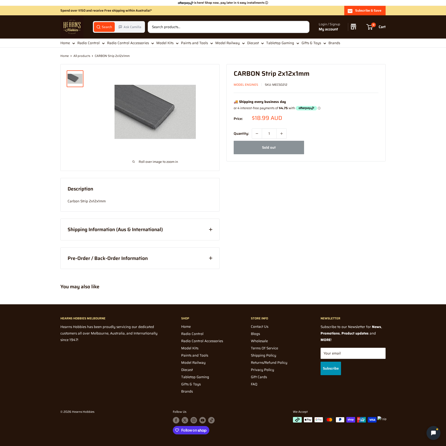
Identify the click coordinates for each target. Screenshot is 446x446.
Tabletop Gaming (280, 43)
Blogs (255, 334)
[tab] (104, 27)
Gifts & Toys (311, 43)
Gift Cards (259, 377)
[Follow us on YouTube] (202, 420)
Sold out (269, 147)
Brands (334, 43)
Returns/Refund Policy (269, 362)
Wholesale (259, 341)
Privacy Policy (262, 370)
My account (328, 29)
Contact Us (259, 326)
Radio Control (88, 43)
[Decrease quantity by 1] (257, 133)
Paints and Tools (194, 43)
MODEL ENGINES (246, 84)
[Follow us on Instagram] (193, 420)
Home (65, 43)
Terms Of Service (264, 348)
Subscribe (331, 368)
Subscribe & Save (368, 10)
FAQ (254, 384)
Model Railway (227, 43)
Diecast (253, 43)
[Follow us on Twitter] (185, 420)
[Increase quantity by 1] (281, 133)
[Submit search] (303, 27)
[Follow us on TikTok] (211, 420)
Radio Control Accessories (128, 43)
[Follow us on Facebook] (176, 420)
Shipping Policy (263, 355)
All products (81, 55)
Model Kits (165, 43)
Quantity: (241, 133)
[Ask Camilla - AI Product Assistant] (433, 433)
